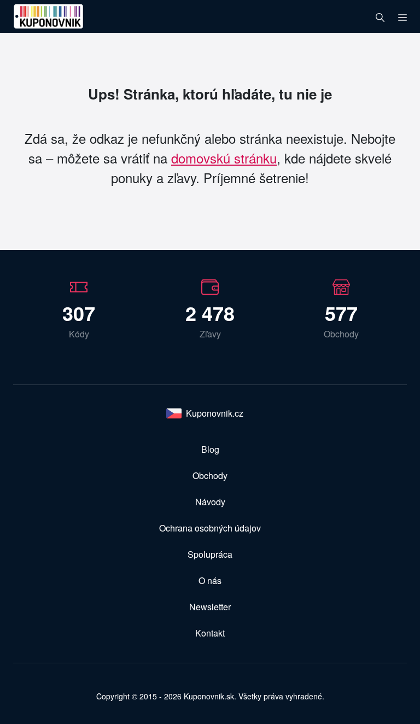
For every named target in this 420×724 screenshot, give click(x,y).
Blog (210, 449)
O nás (210, 580)
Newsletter (210, 606)
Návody (210, 501)
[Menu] (402, 16)
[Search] (380, 16)
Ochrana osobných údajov (210, 528)
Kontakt (210, 633)
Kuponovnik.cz (214, 413)
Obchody (210, 475)
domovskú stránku (224, 157)
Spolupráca (210, 554)
